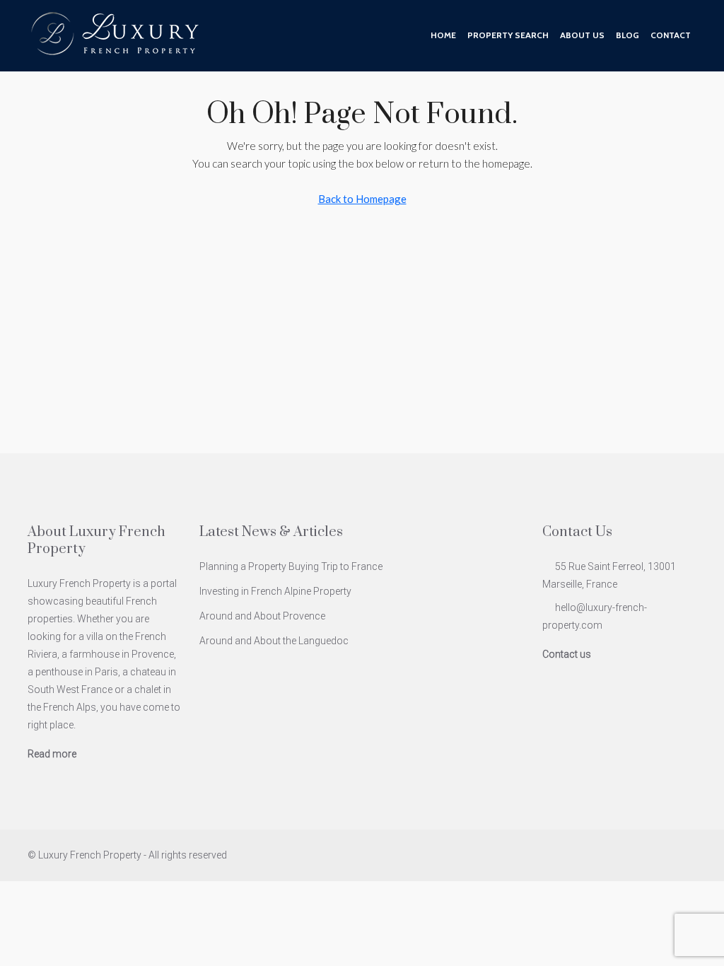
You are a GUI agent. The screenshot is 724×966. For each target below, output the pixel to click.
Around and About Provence (262, 616)
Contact (670, 35)
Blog (627, 35)
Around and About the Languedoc (274, 640)
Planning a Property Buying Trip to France (291, 566)
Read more (52, 754)
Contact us (566, 654)
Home (443, 35)
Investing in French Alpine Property (275, 591)
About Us (582, 35)
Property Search (508, 35)
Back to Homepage (362, 198)
